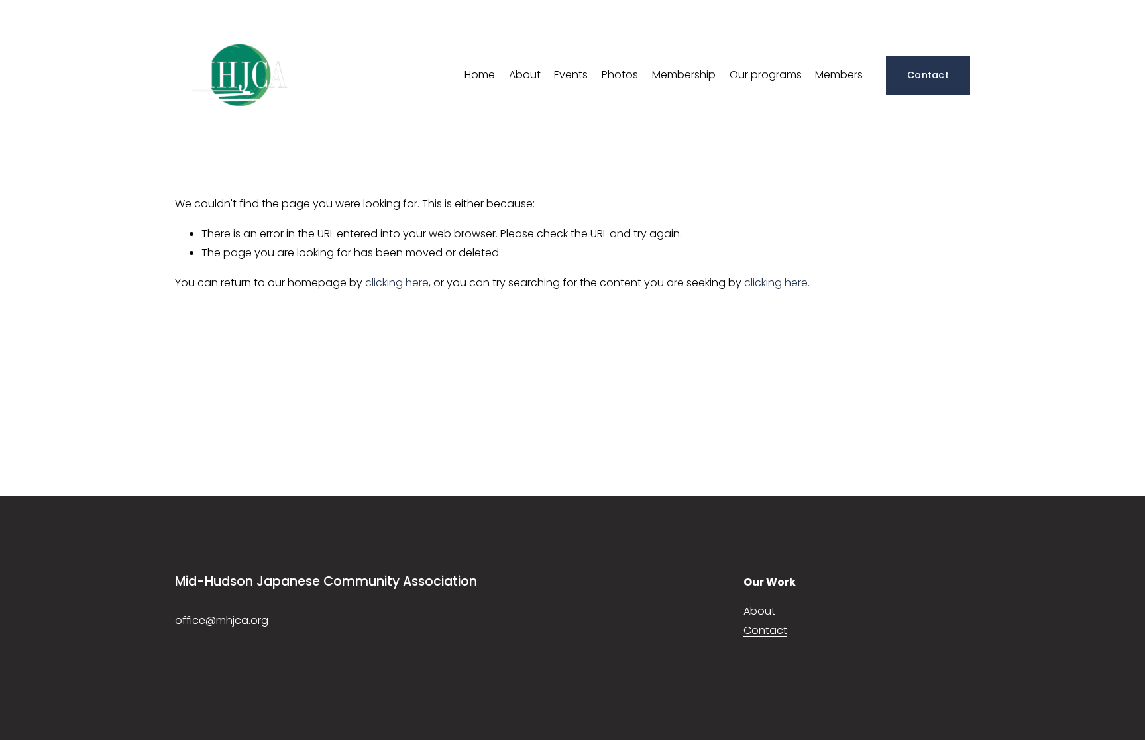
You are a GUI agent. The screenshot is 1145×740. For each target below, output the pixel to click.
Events (571, 74)
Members (839, 74)
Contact (928, 74)
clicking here (397, 282)
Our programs (766, 74)
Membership (684, 74)
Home (479, 74)
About (525, 74)
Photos (620, 74)
